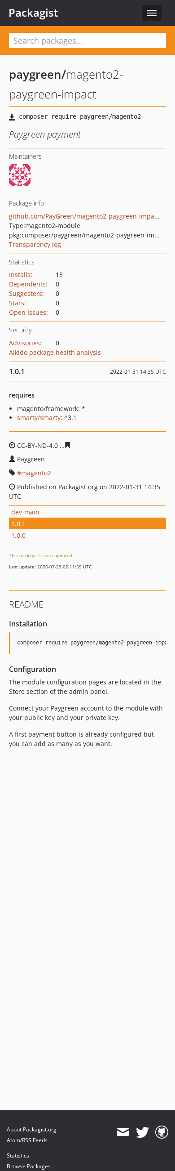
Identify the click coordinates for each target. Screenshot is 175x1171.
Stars (16, 303)
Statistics (18, 1155)
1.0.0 (18, 535)
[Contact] (122, 1132)
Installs (20, 274)
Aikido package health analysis (55, 352)
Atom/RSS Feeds (27, 1140)
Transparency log (35, 244)
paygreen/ (37, 74)
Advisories (24, 343)
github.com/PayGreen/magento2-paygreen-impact (84, 216)
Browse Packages (29, 1166)
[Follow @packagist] (142, 1132)
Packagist (33, 12)
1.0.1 (18, 523)
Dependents (27, 284)
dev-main (25, 512)
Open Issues (27, 312)
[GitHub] (161, 1132)
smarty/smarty (39, 417)
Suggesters (25, 293)
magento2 (36, 473)
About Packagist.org (32, 1129)
